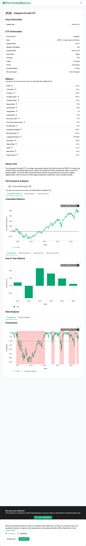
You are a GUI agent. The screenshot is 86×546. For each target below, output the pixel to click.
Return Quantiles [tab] (52, 253)
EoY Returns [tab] (11, 253)
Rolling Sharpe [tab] (29, 194)
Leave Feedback (44, 517)
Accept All (24, 539)
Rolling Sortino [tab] (43, 194)
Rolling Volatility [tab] (24, 317)
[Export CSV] (78, 203)
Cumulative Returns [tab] (14, 194)
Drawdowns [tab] (11, 317)
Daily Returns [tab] (39, 253)
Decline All (11, 539)
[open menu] (81, 3)
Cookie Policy (10, 530)
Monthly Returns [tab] (25, 253)
